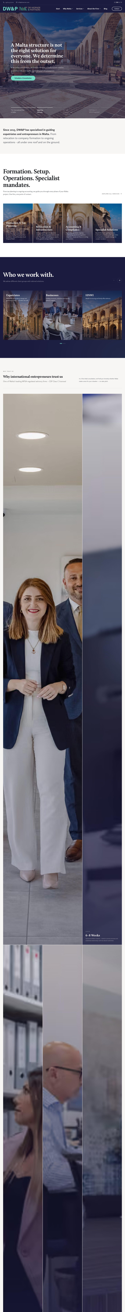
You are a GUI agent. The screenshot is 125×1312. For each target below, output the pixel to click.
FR (121, 2)
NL (119, 2)
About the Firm (93, 9)
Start (58, 9)
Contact (116, 8)
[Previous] (114, 280)
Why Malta (67, 9)
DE (115, 2)
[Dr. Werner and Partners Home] (21, 9)
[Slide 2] (63, 343)
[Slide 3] (64, 343)
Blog (105, 9)
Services (79, 9)
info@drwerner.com (23, 2)
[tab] (23, 112)
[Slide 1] (61, 343)
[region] (62, 315)
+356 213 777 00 (9, 2)
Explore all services (111, 194)
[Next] (119, 280)
